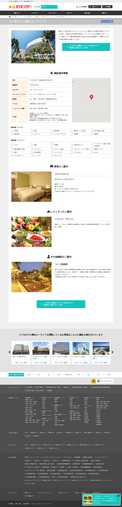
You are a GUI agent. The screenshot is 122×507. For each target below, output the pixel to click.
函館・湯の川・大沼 (31, 410)
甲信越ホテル (69, 432)
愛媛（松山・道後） (75, 417)
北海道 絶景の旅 (95, 460)
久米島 (98, 410)
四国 (88, 374)
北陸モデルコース (60, 445)
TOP (26, 432)
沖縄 (108, 374)
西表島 (98, 416)
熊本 (86, 408)
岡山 (71, 401)
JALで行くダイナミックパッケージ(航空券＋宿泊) (38, 480)
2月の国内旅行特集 (90, 470)
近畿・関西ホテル (88, 432)
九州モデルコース (41, 448)
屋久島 (86, 416)
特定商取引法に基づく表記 (53, 387)
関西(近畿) (69, 374)
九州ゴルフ (56, 460)
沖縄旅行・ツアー (100, 397)
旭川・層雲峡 (29, 412)
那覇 (98, 399)
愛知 (56, 409)
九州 (98, 374)
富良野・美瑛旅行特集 (31, 464)
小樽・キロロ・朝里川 (31, 401)
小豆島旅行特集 (100, 464)
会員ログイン (95, 6)
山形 (44, 406)
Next (112, 352)
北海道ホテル (33, 432)
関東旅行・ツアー (46, 411)
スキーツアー (52, 13)
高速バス (104, 13)
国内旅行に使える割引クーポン (79, 477)
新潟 (56, 401)
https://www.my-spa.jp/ (36, 89)
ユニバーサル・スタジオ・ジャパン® (51, 457)
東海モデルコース (72, 445)
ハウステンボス (89, 406)
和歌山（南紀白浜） (60, 424)
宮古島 (98, 412)
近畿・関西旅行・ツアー (60, 414)
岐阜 (56, 407)
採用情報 (49, 390)
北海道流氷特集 (66, 460)
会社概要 (11, 503)
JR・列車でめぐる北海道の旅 (80, 460)
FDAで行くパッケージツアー (61, 480)
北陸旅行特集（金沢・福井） (47, 464)
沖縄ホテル (37, 436)
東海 (58, 374)
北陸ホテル (60, 432)
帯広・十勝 (28, 418)
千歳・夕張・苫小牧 (31, 404)
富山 (44, 424)
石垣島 (98, 414)
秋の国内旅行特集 (62, 470)
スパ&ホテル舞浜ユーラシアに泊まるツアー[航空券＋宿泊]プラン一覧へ (84, 47)
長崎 (86, 404)
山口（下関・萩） (74, 408)
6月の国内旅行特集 (55, 473)
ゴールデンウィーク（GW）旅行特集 (34, 470)
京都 (56, 418)
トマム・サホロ (30, 416)
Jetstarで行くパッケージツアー (79, 480)
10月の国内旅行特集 (30, 477)
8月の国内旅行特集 (81, 473)
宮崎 (86, 412)
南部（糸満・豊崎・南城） (103, 401)
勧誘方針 (66, 387)
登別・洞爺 (28, 408)
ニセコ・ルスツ (30, 406)
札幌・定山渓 (29, 399)
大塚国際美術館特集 (87, 464)
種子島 (86, 418)
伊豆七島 (87, 13)
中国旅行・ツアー (74, 397)
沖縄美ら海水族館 (87, 457)
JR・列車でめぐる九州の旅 (32, 467)
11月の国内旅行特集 (44, 477)
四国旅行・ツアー (74, 411)
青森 (44, 399)
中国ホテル (99, 432)
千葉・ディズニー (47, 415)
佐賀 (86, 401)
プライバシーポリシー (37, 503)
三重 (56, 411)
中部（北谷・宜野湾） (102, 404)
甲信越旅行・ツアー (59, 397)
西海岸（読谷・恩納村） (103, 406)
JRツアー (70, 13)
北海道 (29, 374)
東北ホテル (43, 432)
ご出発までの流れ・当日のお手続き (34, 390)
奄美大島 (87, 420)
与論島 (86, 422)
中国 (78, 374)
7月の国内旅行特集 (68, 473)
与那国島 (99, 422)
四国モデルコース (29, 448)
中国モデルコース (99, 445)
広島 (71, 399)
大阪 (56, 416)
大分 (86, 410)
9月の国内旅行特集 (93, 473)
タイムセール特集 (29, 483)
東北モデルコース (48, 445)
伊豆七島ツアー (98, 492)
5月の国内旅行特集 (43, 473)
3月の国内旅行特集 (103, 470)
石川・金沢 (45, 420)
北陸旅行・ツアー (46, 418)
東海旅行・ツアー (59, 405)
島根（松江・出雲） (75, 406)
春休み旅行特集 (98, 467)
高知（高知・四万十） (76, 419)
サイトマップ (48, 503)
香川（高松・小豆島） (76, 415)
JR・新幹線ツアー (30, 496)
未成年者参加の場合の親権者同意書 (101, 387)
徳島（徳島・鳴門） (75, 413)
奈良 (56, 422)
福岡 (86, 399)
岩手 (44, 404)
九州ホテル (28, 436)
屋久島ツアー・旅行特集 (58, 467)
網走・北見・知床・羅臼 (32, 422)
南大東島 (99, 424)
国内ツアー (17, 13)
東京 (44, 413)
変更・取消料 (39, 387)
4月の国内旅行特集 (30, 473)
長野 (56, 399)
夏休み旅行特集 (51, 470)
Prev (10, 351)
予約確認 (108, 6)
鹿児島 (86, 414)
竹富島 (98, 420)
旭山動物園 (77, 457)
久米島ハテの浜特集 (72, 467)
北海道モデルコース (35, 445)
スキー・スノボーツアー (45, 492)
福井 (44, 422)
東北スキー (38, 460)
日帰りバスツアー (63, 492)
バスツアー (35, 13)
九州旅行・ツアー (88, 397)
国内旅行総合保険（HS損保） (80, 387)
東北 (38, 374)
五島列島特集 (45, 467)
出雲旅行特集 (76, 464)
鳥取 (71, 404)
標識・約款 (18, 503)
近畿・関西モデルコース (86, 445)
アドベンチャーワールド (101, 457)
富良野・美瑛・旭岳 (31, 414)
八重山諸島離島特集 (85, 467)
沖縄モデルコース (53, 448)
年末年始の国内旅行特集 (76, 470)
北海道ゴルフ (47, 460)
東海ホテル (78, 432)
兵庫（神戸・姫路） (60, 420)
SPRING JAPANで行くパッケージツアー (100, 480)
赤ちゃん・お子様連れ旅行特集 (60, 477)
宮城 (44, 408)
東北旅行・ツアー (46, 397)
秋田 (44, 401)
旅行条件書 (26, 503)
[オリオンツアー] (10, 16)
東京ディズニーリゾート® (32, 457)
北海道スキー (28, 460)
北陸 (48, 374)
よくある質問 (83, 6)
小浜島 (98, 418)
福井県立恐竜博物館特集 (63, 464)
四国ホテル (107, 432)
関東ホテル (51, 432)
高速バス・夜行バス (81, 492)
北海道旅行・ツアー (30, 397)
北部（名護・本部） (102, 408)
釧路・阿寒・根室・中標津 (32, 420)
